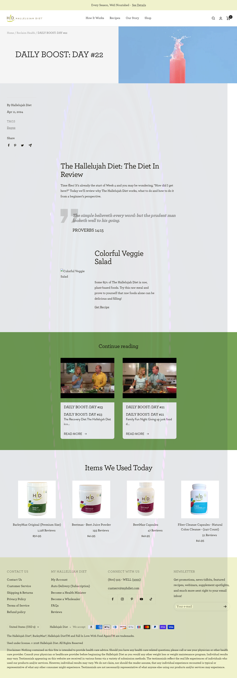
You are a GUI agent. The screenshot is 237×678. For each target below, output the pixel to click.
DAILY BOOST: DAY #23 (83, 407)
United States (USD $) (22, 626)
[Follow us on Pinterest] (132, 599)
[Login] (220, 18)
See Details (139, 5)
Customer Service (19, 586)
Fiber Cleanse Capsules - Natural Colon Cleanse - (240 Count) (200, 527)
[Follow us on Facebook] (112, 599)
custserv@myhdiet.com (123, 588)
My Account (59, 579)
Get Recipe (102, 307)
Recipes (115, 18)
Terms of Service (18, 605)
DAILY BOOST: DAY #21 (145, 407)
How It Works (95, 18)
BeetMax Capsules (145, 524)
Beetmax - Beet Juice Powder (91, 524)
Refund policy (16, 612)
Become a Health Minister (68, 592)
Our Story (132, 18)
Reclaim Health (26, 32)
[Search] (213, 18)
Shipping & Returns (20, 592)
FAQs (55, 605)
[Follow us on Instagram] (122, 599)
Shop (148, 18)
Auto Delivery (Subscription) (70, 586)
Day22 (11, 128)
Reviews (56, 612)
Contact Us (14, 579)
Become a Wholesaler (65, 599)
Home (10, 32)
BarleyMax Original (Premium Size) (37, 524)
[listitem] (9, 145)
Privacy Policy (16, 599)
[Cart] (228, 18)
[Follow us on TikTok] (151, 599)
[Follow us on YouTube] (141, 599)
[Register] (225, 606)
